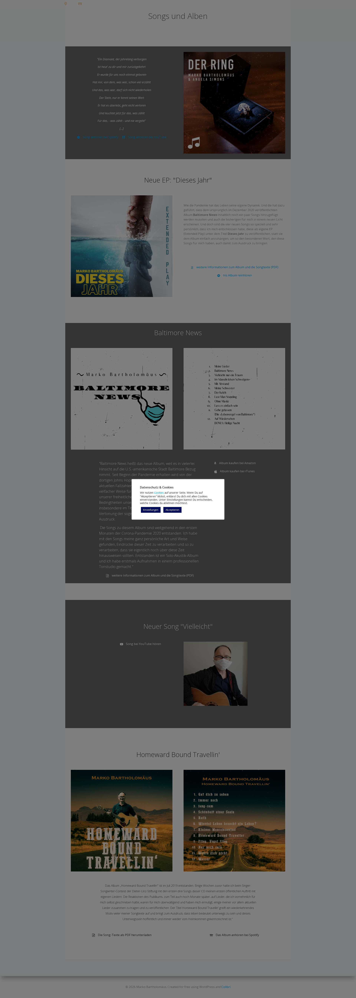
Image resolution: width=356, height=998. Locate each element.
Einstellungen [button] (150, 509)
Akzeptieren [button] (172, 509)
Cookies (159, 492)
